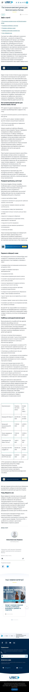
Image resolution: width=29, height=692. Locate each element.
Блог (3, 14)
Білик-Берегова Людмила (14, 539)
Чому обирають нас (7, 33)
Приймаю (14, 689)
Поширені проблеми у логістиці (10, 25)
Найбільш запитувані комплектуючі (11, 30)
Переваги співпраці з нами (8, 28)
